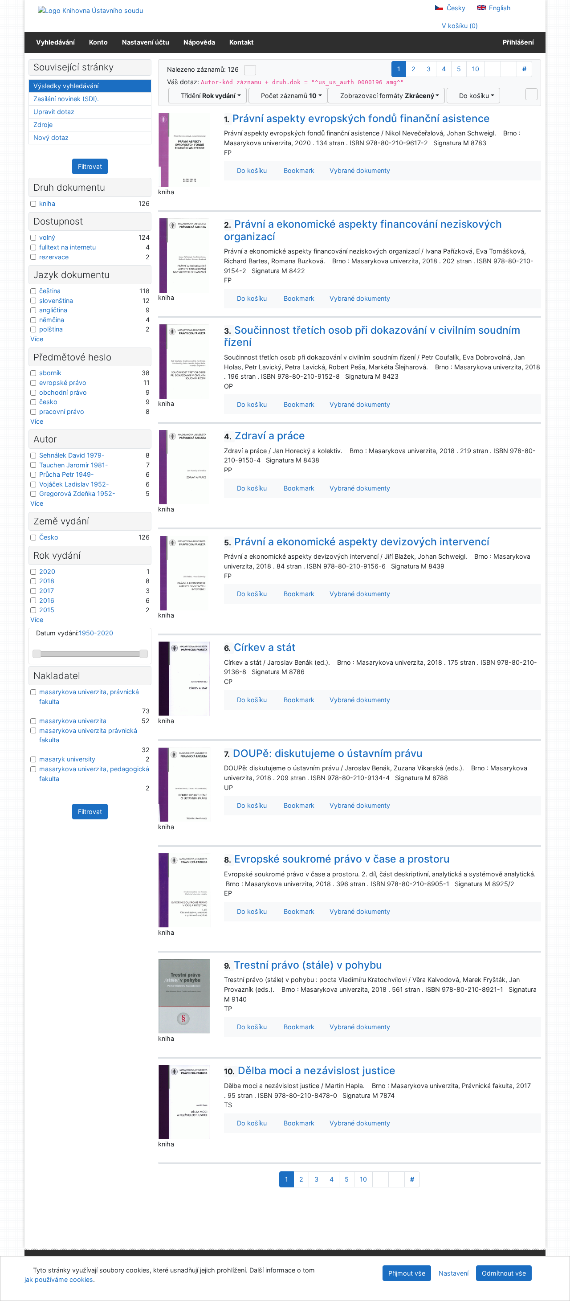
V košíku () (459, 25)
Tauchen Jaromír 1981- (73, 465)
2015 (46, 610)
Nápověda (199, 42)
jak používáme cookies (58, 1279)
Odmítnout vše (504, 1273)
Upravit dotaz (53, 111)
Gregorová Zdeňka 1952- (77, 493)
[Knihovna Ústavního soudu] (90, 10)
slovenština (56, 300)
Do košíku (472, 95)
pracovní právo (61, 411)
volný (47, 237)
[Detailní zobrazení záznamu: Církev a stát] (184, 678)
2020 (47, 571)
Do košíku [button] (250, 170)
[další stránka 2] (492, 69)
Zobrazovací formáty (385, 95)
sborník (50, 372)
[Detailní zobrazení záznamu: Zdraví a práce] (184, 466)
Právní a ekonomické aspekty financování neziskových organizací (363, 230)
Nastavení (453, 1273)
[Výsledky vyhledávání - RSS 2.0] (250, 70)
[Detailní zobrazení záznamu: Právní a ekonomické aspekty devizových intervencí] (184, 572)
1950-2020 (96, 633)
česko (48, 401)
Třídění (206, 95)
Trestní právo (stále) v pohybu (303, 965)
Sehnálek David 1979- (72, 455)
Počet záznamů (287, 95)
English (499, 8)
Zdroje (43, 124)
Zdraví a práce (264, 436)
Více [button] (36, 339)
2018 (46, 581)
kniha (47, 203)
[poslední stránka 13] (509, 69)
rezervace (54, 257)
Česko (48, 537)
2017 (46, 590)
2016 (46, 600)
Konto (98, 42)
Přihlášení (517, 42)
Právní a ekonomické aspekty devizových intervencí (356, 542)
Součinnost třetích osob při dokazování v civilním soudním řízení (372, 336)
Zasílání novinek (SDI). (66, 98)
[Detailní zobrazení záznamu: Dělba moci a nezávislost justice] (184, 1101)
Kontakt (241, 42)
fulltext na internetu (67, 247)
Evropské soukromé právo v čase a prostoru (337, 859)
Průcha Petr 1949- (66, 474)
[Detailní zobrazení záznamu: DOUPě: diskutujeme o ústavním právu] (184, 784)
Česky (455, 8)
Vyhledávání (55, 42)
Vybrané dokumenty (359, 170)
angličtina (53, 310)
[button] (531, 94)
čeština (50, 291)
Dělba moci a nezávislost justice (309, 1070)
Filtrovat (90, 166)
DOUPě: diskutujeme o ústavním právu (323, 753)
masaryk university (67, 759)
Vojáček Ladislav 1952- (74, 484)
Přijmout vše (406, 1273)
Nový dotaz (51, 137)
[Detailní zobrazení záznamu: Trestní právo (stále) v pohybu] (184, 995)
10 (475, 69)
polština (51, 329)
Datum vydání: (74, 633)
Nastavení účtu (145, 42)
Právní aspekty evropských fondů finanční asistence (357, 118)
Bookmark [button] (297, 170)
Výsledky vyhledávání (65, 86)
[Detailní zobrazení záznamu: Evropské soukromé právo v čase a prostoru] (184, 890)
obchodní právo (63, 392)
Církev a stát (260, 647)
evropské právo (62, 382)
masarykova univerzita (72, 720)
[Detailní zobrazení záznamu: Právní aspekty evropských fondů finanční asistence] (184, 149)
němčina (51, 319)
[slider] (37, 654)
